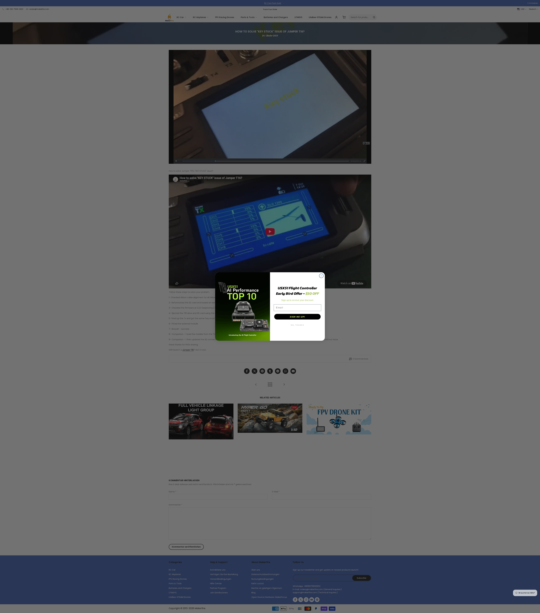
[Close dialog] (321, 276)
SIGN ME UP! (297, 316)
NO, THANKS (297, 325)
